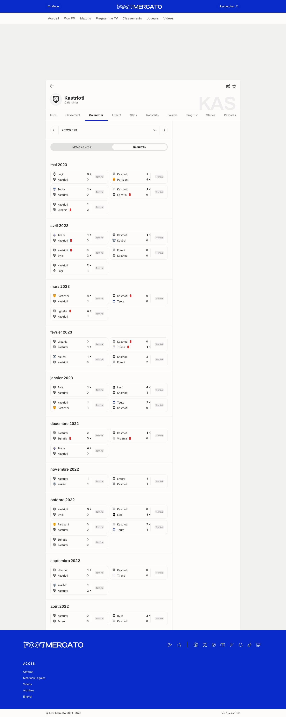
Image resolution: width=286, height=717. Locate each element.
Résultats (139, 147)
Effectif (116, 115)
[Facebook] (196, 645)
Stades (210, 115)
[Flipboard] (231, 645)
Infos (53, 115)
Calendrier (96, 115)
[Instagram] (214, 645)
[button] (53, 6)
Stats (133, 115)
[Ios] (179, 645)
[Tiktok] (249, 645)
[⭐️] (234, 86)
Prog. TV (191, 115)
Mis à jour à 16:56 (230, 713)
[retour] (52, 86)
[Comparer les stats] (227, 86)
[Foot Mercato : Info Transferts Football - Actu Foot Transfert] (139, 6)
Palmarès (230, 115)
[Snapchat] (240, 645)
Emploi (27, 696)
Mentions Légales (34, 677)
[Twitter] (205, 645)
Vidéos (27, 684)
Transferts (152, 115)
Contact (28, 671)
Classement (72, 115)
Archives (28, 690)
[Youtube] (222, 645)
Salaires (172, 115)
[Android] (170, 645)
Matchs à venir (81, 147)
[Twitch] (258, 645)
